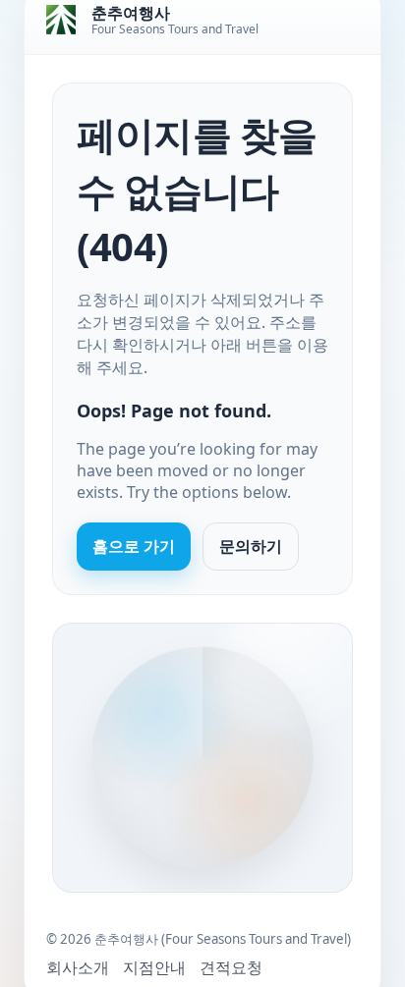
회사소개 (77, 967)
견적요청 (231, 967)
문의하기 (250, 546)
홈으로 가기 (133, 546)
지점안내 (154, 967)
